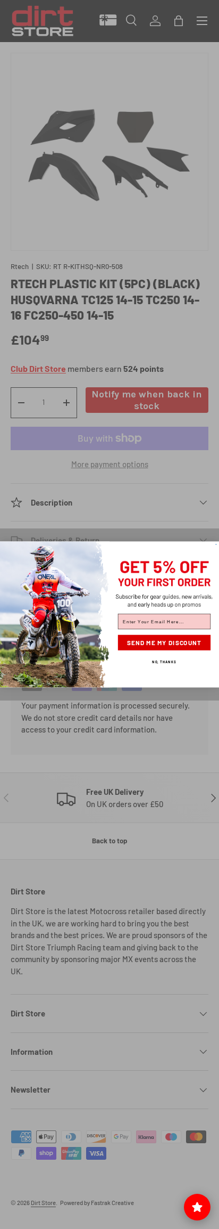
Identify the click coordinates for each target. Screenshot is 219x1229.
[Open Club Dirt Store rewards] (197, 1207)
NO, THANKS (164, 661)
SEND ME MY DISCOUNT (164, 643)
